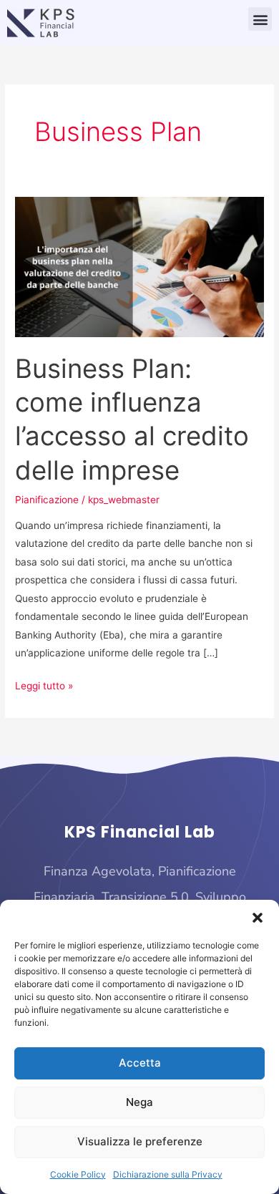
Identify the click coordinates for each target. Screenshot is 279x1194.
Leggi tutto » (44, 684)
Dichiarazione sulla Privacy (167, 1174)
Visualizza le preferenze (139, 1141)
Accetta (140, 1062)
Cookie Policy (78, 1174)
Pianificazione (47, 499)
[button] (257, 918)
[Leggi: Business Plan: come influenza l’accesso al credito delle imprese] (139, 266)
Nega (139, 1102)
